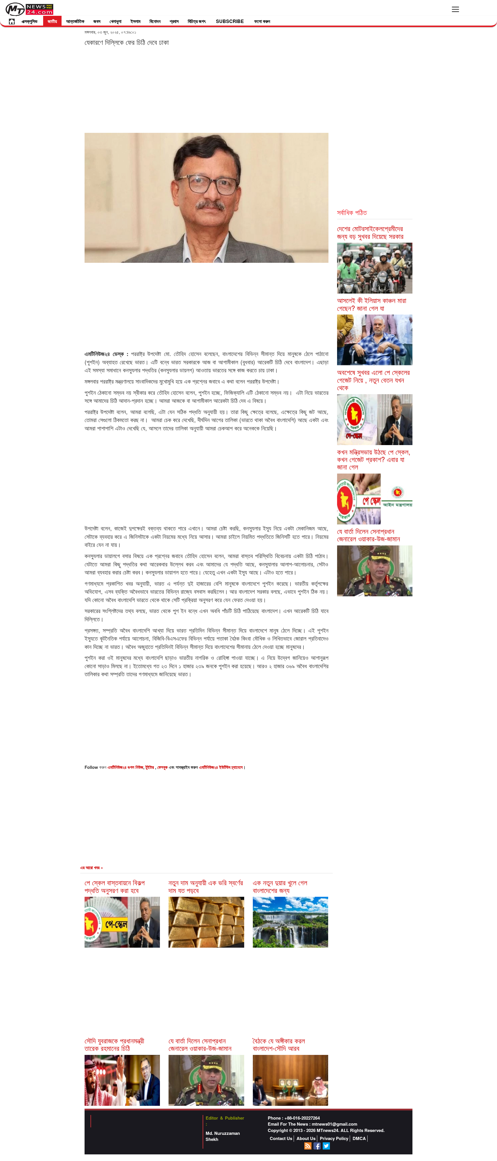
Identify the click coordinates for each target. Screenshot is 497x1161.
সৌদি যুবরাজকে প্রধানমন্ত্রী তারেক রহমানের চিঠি (114, 1044)
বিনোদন (155, 21)
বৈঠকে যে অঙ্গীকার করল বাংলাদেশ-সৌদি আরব (279, 1044)
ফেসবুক (163, 767)
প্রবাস (174, 21)
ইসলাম (135, 21)
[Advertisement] (206, 89)
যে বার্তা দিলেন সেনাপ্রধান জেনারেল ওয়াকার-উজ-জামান (200, 1044)
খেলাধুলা (115, 21)
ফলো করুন (262, 21)
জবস (96, 21)
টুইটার (150, 767)
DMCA (359, 1138)
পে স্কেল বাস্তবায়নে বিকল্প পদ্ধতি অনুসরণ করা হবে (115, 886)
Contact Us (281, 1138)
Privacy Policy (334, 1138)
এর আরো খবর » (91, 867)
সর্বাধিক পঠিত (352, 212)
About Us (306, 1138)
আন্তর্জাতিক (75, 21)
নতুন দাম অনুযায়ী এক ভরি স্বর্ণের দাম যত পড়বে (206, 886)
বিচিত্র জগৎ (197, 21)
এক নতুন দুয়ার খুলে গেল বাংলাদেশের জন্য (280, 886)
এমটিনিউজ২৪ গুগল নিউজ (125, 767)
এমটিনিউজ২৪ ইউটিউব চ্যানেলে (221, 767)
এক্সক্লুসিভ (29, 21)
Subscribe (230, 21)
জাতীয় (52, 21)
